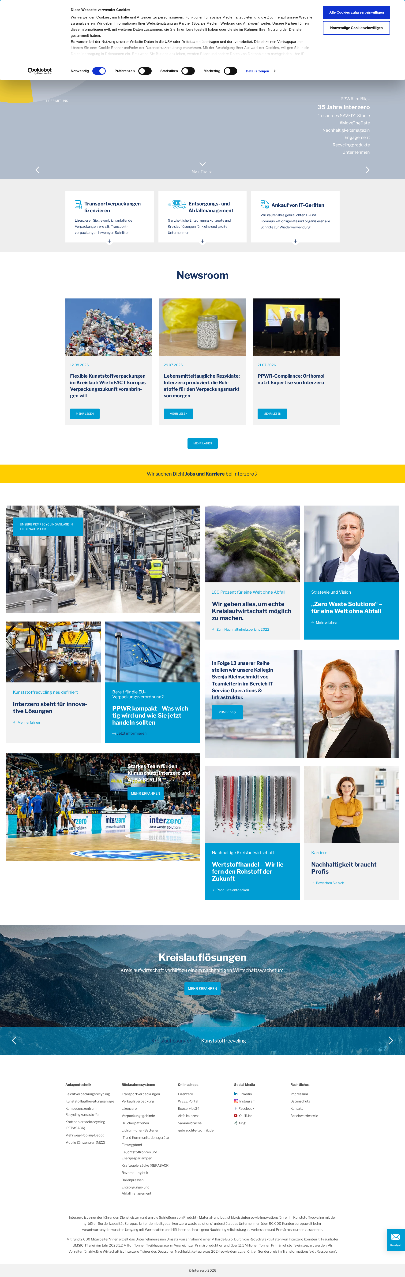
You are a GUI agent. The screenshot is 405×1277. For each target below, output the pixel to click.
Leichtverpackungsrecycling (87, 1094)
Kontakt (395, 1245)
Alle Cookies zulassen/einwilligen (356, 12)
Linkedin (245, 1094)
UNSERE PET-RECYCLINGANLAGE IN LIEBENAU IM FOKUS (46, 527)
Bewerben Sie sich (329, 883)
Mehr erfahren (28, 722)
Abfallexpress (188, 1116)
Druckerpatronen (135, 1123)
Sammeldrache (190, 1123)
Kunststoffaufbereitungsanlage (89, 1101)
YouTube (245, 1116)
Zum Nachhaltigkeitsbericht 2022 (242, 629)
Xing (242, 1123)
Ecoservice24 (188, 1108)
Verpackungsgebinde (138, 1116)
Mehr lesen (85, 413)
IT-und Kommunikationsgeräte (145, 1138)
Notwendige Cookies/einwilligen (356, 28)
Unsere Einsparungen (64, 89)
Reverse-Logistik (135, 1173)
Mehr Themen (202, 171)
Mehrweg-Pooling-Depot (84, 1135)
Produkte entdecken (232, 890)
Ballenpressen (132, 1180)
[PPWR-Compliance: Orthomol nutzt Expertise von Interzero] (296, 327)
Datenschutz (300, 1101)
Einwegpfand (132, 1145)
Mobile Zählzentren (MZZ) (85, 1142)
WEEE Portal (188, 1101)
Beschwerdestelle (304, 1116)
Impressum (299, 1094)
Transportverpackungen (141, 1094)
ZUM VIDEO (227, 712)
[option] (202, 89)
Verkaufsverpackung (138, 1101)
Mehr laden (202, 443)
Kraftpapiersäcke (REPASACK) (145, 1165)
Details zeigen (257, 71)
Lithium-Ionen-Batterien (140, 1130)
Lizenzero (129, 1108)
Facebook (246, 1108)
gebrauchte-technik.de (196, 1130)
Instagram (247, 1101)
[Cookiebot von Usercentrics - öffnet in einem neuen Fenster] (39, 71)
